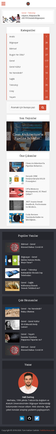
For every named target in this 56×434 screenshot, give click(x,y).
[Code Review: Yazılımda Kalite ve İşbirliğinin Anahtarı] (17, 218)
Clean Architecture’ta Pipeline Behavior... (28, 136)
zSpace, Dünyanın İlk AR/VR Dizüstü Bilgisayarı (33, 16)
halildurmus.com (47, 430)
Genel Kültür (33, 321)
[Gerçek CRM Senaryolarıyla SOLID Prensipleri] (17, 180)
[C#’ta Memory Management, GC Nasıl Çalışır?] (17, 192)
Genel (24, 13)
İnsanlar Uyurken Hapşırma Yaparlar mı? (31, 338)
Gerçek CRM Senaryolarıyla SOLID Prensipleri (35, 179)
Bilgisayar (25, 257)
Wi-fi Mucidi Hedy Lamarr (29, 325)
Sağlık (30, 282)
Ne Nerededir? (34, 308)
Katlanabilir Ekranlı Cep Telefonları (32, 274)
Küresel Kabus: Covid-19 (32, 247)
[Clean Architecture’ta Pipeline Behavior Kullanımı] (17, 167)
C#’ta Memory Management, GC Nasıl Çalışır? (36, 191)
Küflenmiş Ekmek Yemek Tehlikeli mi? (30, 286)
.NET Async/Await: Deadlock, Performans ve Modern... (36, 204)
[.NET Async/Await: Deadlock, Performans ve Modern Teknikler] (17, 205)
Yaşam (31, 334)
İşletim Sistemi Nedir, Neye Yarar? (30, 261)
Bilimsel (24, 244)
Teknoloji (31, 13)
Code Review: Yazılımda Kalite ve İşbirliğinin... (34, 217)
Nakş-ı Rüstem (27, 311)
